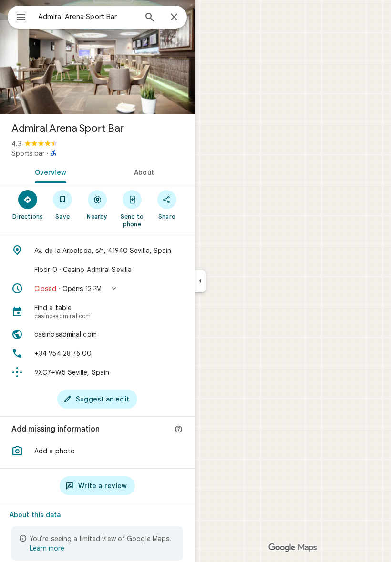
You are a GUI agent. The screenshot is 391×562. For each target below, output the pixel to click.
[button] (97, 288)
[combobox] (87, 16)
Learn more (47, 548)
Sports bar (28, 153)
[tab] (48, 171)
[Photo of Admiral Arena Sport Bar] (97, 57)
